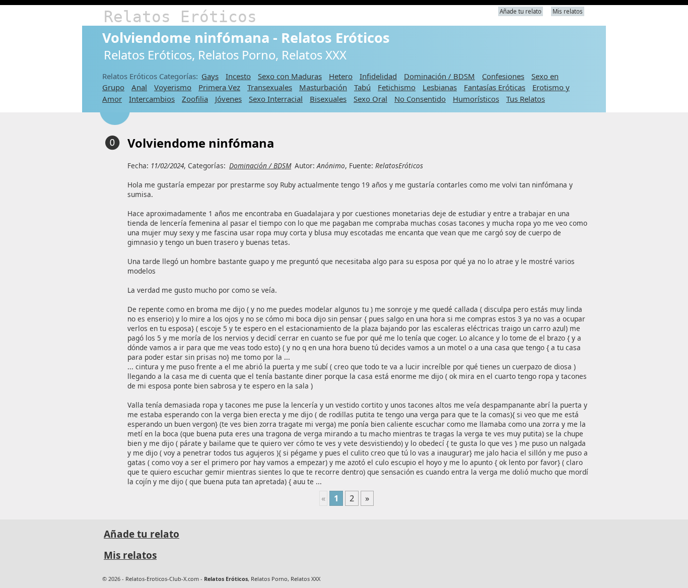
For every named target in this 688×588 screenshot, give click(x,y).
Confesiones (503, 76)
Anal (139, 87)
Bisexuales (328, 99)
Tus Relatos (525, 99)
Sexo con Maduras (290, 76)
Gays (210, 76)
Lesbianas (440, 87)
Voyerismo (172, 87)
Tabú (362, 87)
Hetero (341, 76)
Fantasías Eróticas (494, 87)
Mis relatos (568, 11)
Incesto (238, 76)
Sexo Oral (370, 99)
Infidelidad (378, 76)
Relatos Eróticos (180, 17)
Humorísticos (476, 99)
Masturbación (323, 87)
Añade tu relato (520, 11)
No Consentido (420, 99)
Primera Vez (219, 87)
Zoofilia (195, 99)
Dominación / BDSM (439, 76)
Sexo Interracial (276, 99)
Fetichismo (397, 87)
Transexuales (269, 87)
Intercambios (152, 99)
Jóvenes (228, 99)
